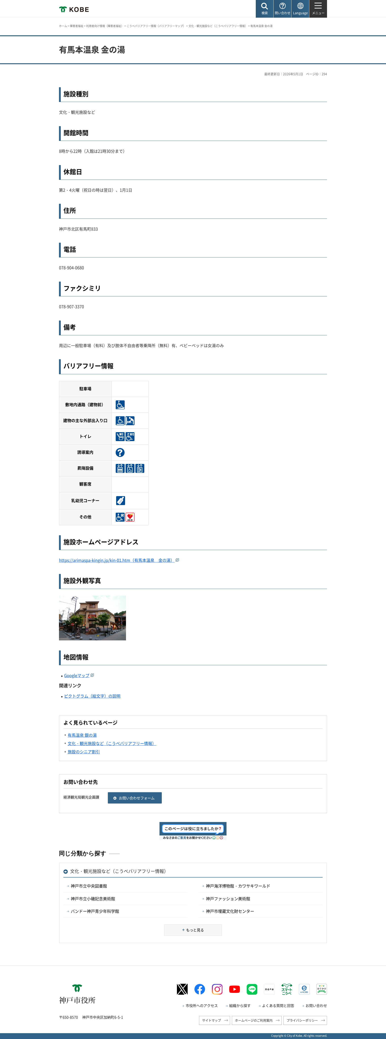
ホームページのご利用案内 (254, 1020)
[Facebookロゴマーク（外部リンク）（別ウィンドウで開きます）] (199, 989)
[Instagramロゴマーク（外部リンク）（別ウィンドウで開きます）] (217, 989)
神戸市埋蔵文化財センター (230, 911)
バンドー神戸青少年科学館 (95, 911)
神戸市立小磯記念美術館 (93, 899)
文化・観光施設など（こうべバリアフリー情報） (218, 26)
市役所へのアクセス (202, 1005)
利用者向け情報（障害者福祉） (105, 26)
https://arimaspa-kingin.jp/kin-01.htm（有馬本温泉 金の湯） (116, 560)
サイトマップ (211, 1020)
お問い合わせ (316, 1005)
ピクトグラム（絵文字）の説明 (92, 696)
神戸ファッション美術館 (228, 899)
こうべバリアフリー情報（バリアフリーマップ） (156, 26)
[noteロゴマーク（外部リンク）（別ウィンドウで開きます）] (269, 989)
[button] (264, 9)
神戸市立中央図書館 (89, 886)
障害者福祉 (76, 26)
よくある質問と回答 (278, 1005)
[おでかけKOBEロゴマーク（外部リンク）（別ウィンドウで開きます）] (321, 989)
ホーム (63, 26)
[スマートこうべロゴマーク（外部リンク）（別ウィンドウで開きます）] (286, 989)
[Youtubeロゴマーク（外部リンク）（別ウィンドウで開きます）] (234, 989)
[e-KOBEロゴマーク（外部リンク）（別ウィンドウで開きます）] (304, 989)
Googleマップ (76, 675)
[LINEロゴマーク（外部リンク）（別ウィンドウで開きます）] (252, 989)
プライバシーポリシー (302, 1020)
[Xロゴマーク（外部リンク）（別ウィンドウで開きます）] (182, 989)
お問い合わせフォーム (137, 798)
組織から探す (240, 1005)
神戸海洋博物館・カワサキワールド (238, 886)
